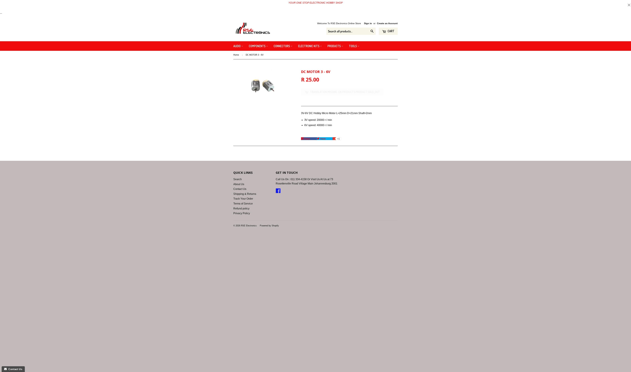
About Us (238, 184)
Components (257, 46)
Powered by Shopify (269, 225)
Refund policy (241, 208)
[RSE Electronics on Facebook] (278, 191)
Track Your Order (243, 198)
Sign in (368, 23)
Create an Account (387, 23)
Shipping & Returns (244, 193)
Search (237, 179)
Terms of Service (243, 203)
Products (334, 46)
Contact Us (239, 189)
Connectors (282, 46)
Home (236, 55)
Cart (390, 31)
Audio (237, 46)
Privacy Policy (241, 213)
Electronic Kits (309, 46)
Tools (353, 46)
